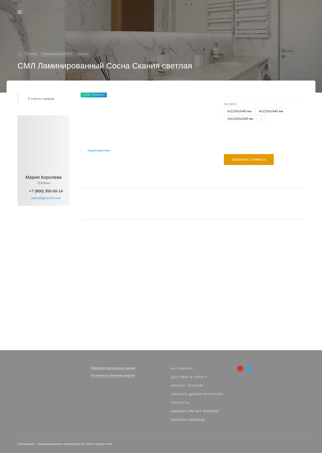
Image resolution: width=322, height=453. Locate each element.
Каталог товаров (187, 385)
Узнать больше (43, 279)
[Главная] (20, 54)
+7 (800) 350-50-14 (46, 191)
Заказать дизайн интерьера (197, 394)
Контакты (180, 402)
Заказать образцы (188, 419)
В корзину (137, 307)
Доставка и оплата (189, 377)
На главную (182, 368)
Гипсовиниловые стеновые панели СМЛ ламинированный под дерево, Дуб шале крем (147, 290)
